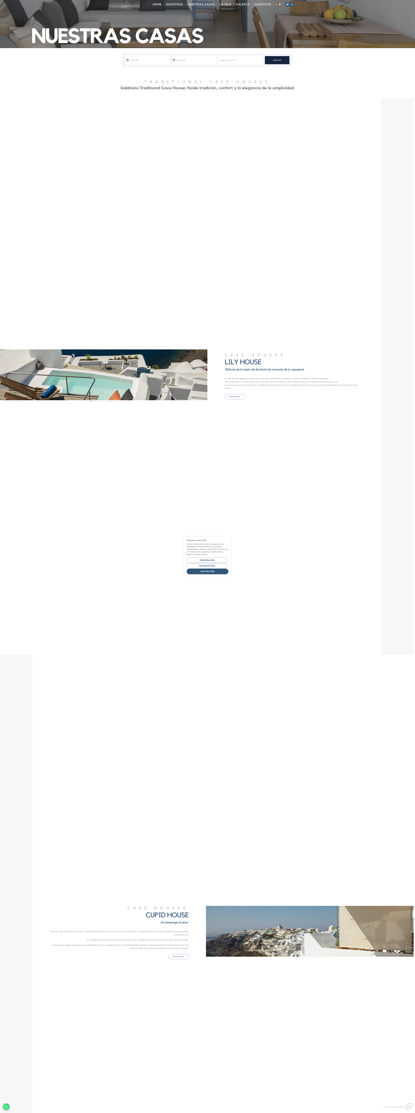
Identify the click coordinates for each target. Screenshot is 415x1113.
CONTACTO (262, 4)
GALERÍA (243, 4)
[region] (207, 557)
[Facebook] (288, 4)
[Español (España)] (278, 4)
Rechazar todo (207, 566)
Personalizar (207, 560)
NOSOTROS (174, 4)
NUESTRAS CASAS (201, 4)
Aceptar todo (207, 571)
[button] (2, 375)
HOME (157, 4)
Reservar (277, 60)
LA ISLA (225, 4)
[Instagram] (292, 4)
